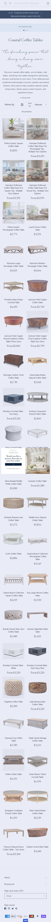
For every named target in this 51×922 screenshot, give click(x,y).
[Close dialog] (48, 449)
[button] (13, 460)
